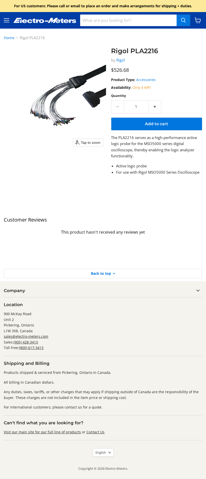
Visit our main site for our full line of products (42, 432)
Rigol (120, 59)
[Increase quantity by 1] (154, 106)
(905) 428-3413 (26, 342)
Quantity (118, 96)
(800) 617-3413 (31, 347)
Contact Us (95, 432)
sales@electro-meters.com (26, 336)
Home (9, 38)
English (100, 452)
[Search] (183, 20)
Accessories (146, 79)
